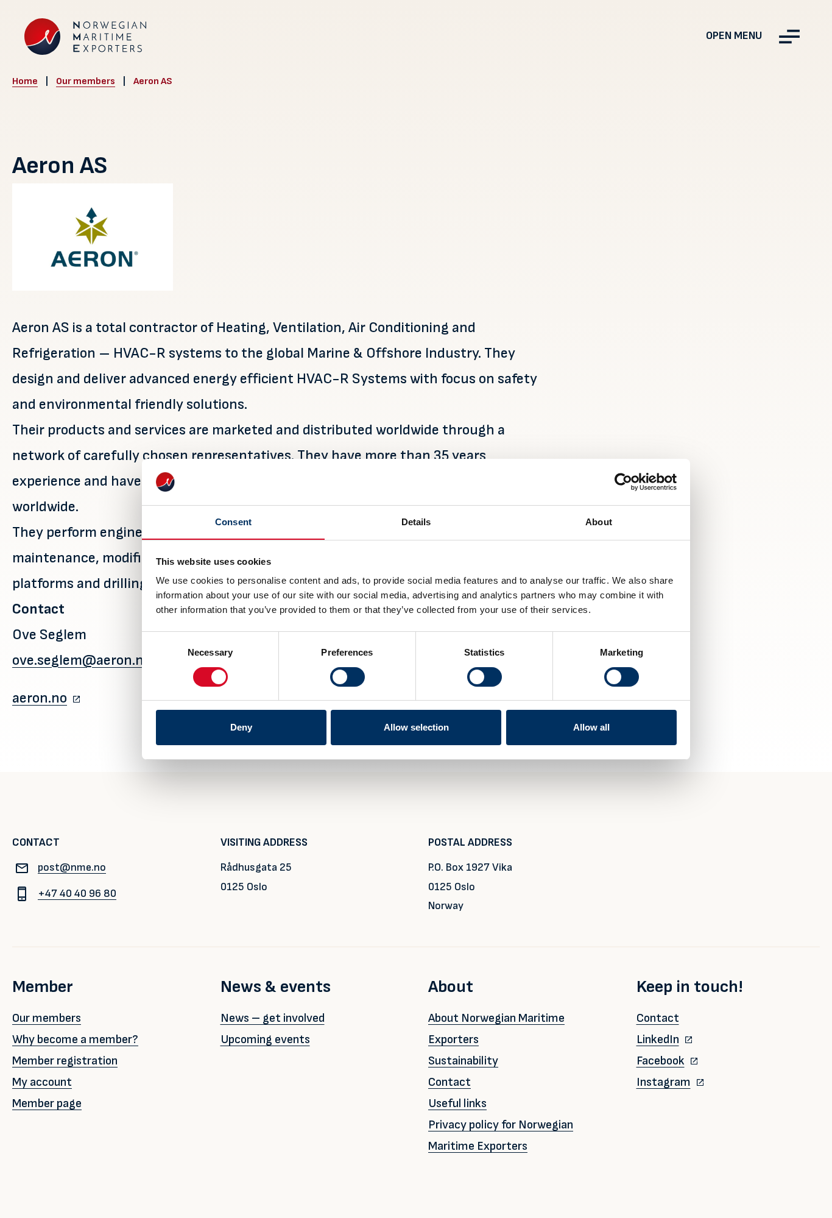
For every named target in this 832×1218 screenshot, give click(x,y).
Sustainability (463, 1060)
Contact (449, 1082)
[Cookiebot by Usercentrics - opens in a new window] (623, 482)
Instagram (663, 1082)
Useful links (457, 1103)
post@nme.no (72, 867)
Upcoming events (265, 1039)
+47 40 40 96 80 (77, 893)
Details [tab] (416, 522)
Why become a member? (75, 1039)
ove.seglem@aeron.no (81, 660)
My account (42, 1082)
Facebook (660, 1060)
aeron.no (39, 698)
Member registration (65, 1060)
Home (25, 81)
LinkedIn (657, 1039)
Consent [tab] (233, 522)
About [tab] (598, 522)
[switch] (347, 677)
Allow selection (416, 727)
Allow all (591, 727)
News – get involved (272, 1018)
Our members (85, 81)
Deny (241, 727)
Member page (47, 1103)
